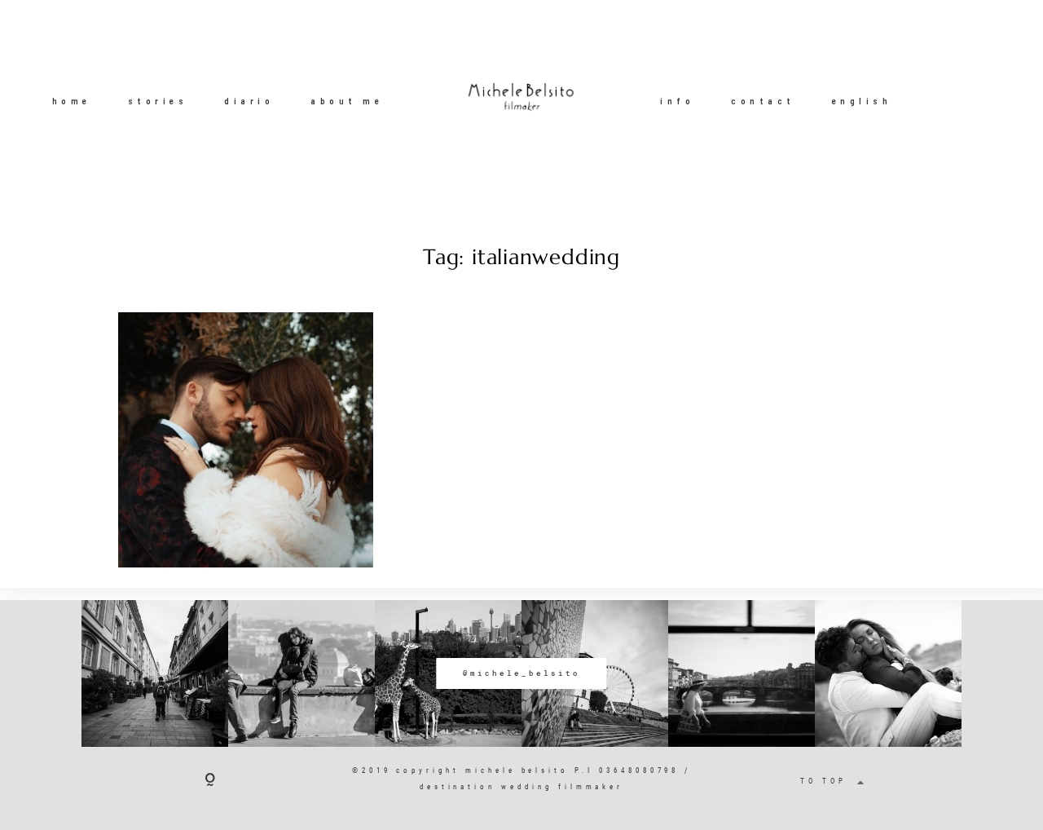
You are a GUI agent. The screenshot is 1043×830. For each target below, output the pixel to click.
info (677, 100)
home (71, 100)
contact (763, 100)
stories (158, 100)
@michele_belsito (521, 673)
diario (249, 100)
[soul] (245, 439)
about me (346, 100)
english (862, 100)
